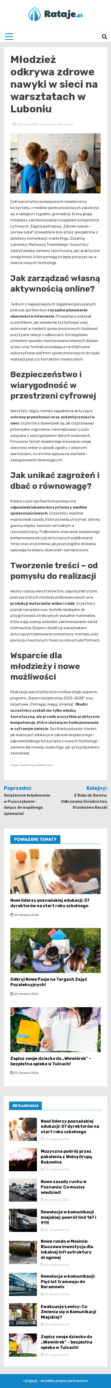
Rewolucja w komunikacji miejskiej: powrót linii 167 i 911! (68, 1217)
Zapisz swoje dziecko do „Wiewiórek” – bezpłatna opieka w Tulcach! (50, 1061)
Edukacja (49, 124)
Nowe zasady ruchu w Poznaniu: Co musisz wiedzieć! (63, 1187)
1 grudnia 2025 (27, 124)
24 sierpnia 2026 (26, 915)
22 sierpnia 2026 (25, 994)
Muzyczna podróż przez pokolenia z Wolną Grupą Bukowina (66, 1157)
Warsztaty (65, 124)
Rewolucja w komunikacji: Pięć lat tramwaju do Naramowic (68, 1282)
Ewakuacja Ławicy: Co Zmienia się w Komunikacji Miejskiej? (68, 1312)
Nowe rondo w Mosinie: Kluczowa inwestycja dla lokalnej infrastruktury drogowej (67, 1249)
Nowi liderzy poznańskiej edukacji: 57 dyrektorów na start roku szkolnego (50, 903)
